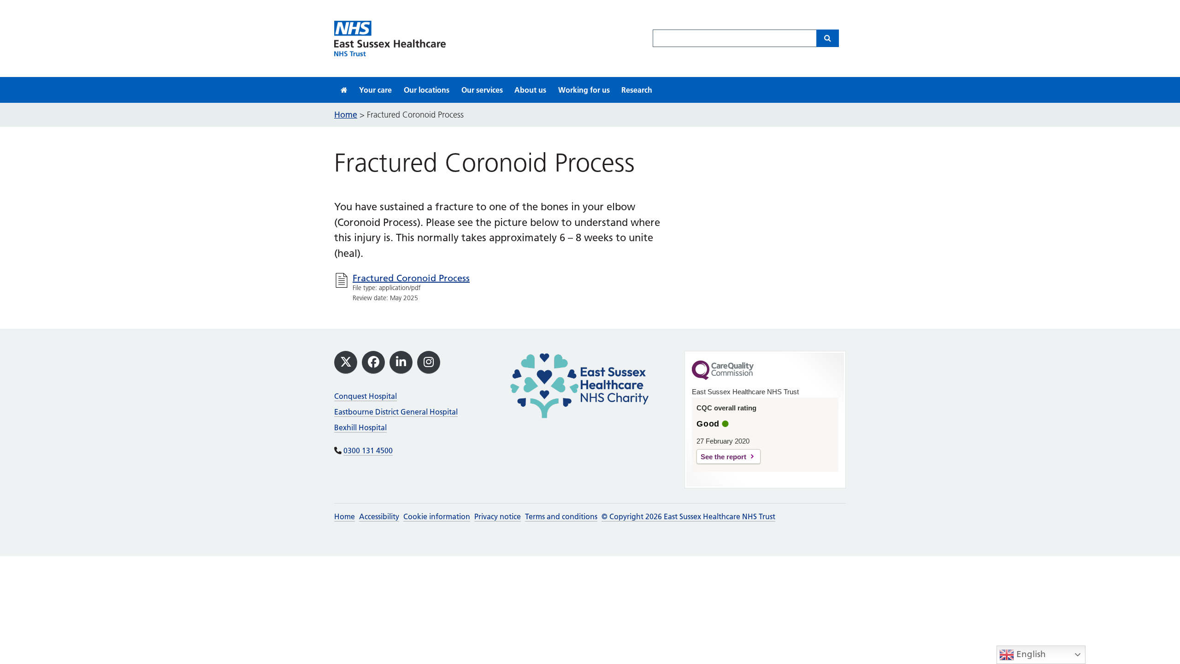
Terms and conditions (561, 516)
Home (344, 516)
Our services (482, 90)
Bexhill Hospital (360, 427)
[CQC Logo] (723, 377)
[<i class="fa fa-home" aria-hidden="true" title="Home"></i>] (344, 90)
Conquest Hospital (365, 396)
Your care (375, 90)
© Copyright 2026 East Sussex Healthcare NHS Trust (688, 516)
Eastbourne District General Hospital (396, 411)
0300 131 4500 (368, 450)
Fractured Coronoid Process (411, 278)
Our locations (426, 90)
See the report (723, 457)
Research (636, 90)
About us (530, 90)
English (1030, 654)
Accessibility (379, 516)
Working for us (584, 90)
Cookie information (436, 516)
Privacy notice (497, 516)
